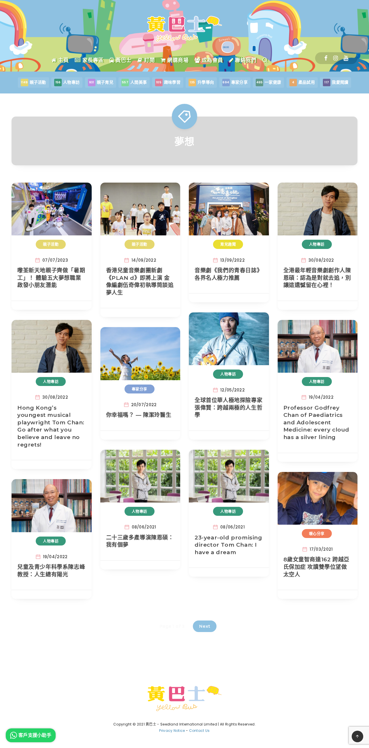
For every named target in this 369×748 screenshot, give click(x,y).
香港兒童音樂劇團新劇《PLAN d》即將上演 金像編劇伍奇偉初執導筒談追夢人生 (140, 281)
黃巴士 (123, 60)
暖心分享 (317, 533)
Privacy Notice (172, 730)
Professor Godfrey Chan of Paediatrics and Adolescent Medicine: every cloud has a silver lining (316, 422)
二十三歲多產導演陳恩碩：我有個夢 (140, 541)
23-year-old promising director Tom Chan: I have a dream (228, 545)
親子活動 (51, 244)
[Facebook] (325, 58)
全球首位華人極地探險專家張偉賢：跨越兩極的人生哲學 (228, 407)
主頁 (63, 60)
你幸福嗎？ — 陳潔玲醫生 (139, 415)
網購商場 (177, 60)
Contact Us (199, 730)
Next (204, 626)
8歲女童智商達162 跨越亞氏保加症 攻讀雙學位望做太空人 (316, 567)
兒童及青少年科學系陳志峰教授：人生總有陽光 (51, 571)
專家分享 (139, 389)
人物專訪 (317, 244)
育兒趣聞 (228, 244)
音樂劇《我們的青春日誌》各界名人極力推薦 (228, 274)
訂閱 (149, 60)
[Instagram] (335, 58)
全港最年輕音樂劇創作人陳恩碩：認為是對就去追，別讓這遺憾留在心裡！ (317, 277)
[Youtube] (346, 58)
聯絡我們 (245, 60)
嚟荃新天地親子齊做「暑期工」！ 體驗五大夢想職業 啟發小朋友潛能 (51, 277)
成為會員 (211, 60)
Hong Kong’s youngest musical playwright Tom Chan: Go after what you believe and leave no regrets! (50, 426)
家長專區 (92, 60)
